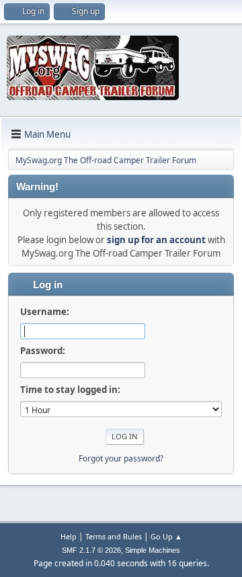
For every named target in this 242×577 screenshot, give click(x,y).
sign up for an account (156, 240)
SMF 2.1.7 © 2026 (91, 550)
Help (69, 536)
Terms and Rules (113, 536)
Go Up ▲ (166, 536)
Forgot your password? (121, 458)
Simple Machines (152, 550)
